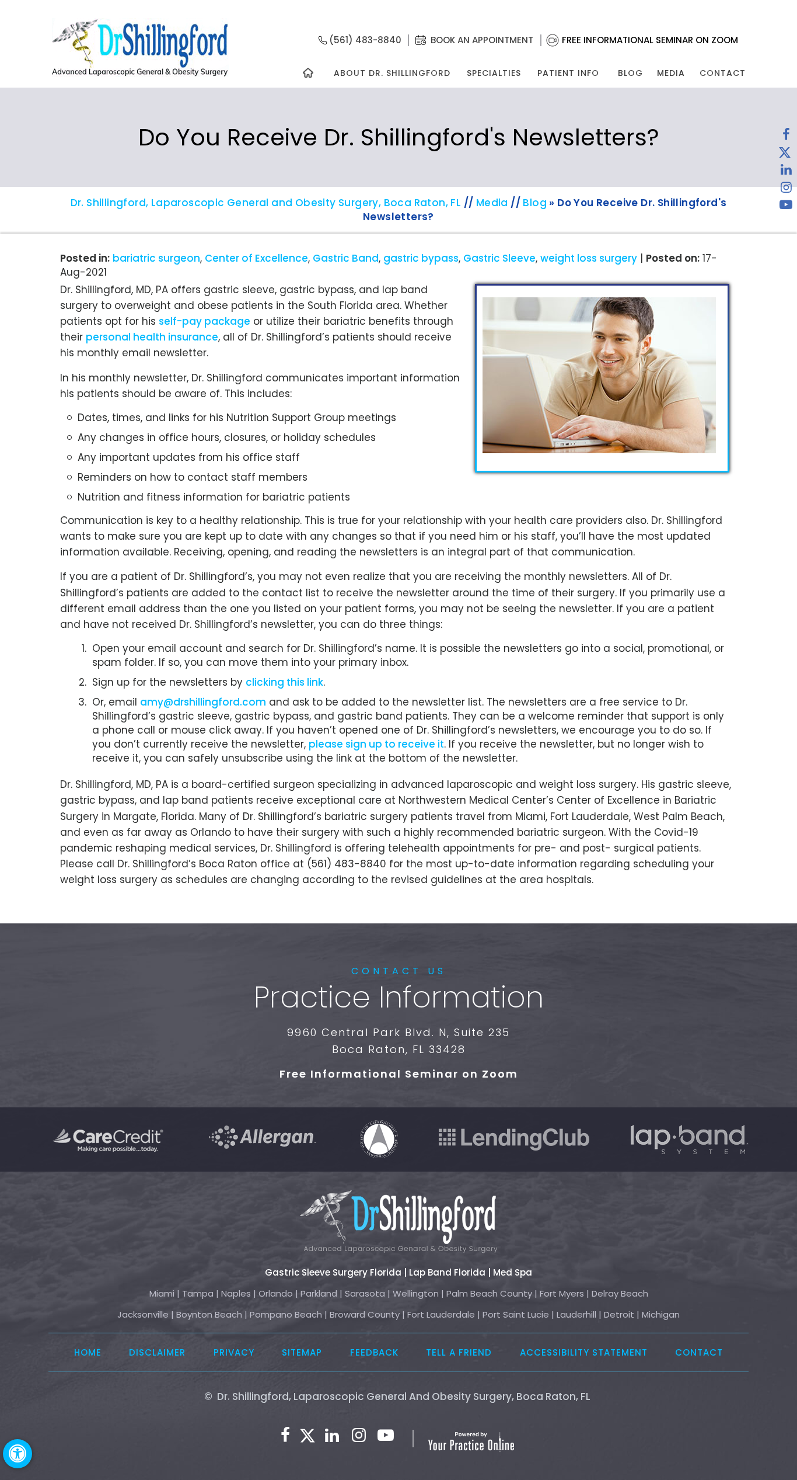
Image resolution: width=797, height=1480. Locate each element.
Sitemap (302, 1352)
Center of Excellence (256, 258)
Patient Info (568, 73)
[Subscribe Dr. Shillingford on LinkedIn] (785, 172)
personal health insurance (152, 337)
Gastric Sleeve (499, 258)
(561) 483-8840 (365, 40)
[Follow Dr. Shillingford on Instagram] (785, 190)
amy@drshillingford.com (203, 702)
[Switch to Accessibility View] (17, 1453)
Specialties (493, 73)
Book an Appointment (482, 40)
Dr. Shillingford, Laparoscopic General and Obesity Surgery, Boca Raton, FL (266, 203)
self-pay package (204, 321)
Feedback (374, 1352)
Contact (723, 73)
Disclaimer (157, 1352)
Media (671, 73)
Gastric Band (346, 258)
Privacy (234, 1352)
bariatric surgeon (156, 258)
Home (88, 1352)
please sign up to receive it (376, 744)
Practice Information (399, 997)
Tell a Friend (459, 1352)
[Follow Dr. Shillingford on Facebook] (785, 137)
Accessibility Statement (584, 1352)
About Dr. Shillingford (392, 73)
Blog (630, 73)
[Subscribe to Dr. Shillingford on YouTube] (785, 207)
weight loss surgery (588, 258)
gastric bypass (421, 258)
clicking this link (284, 682)
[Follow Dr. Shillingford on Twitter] (784, 155)
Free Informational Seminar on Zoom (650, 40)
